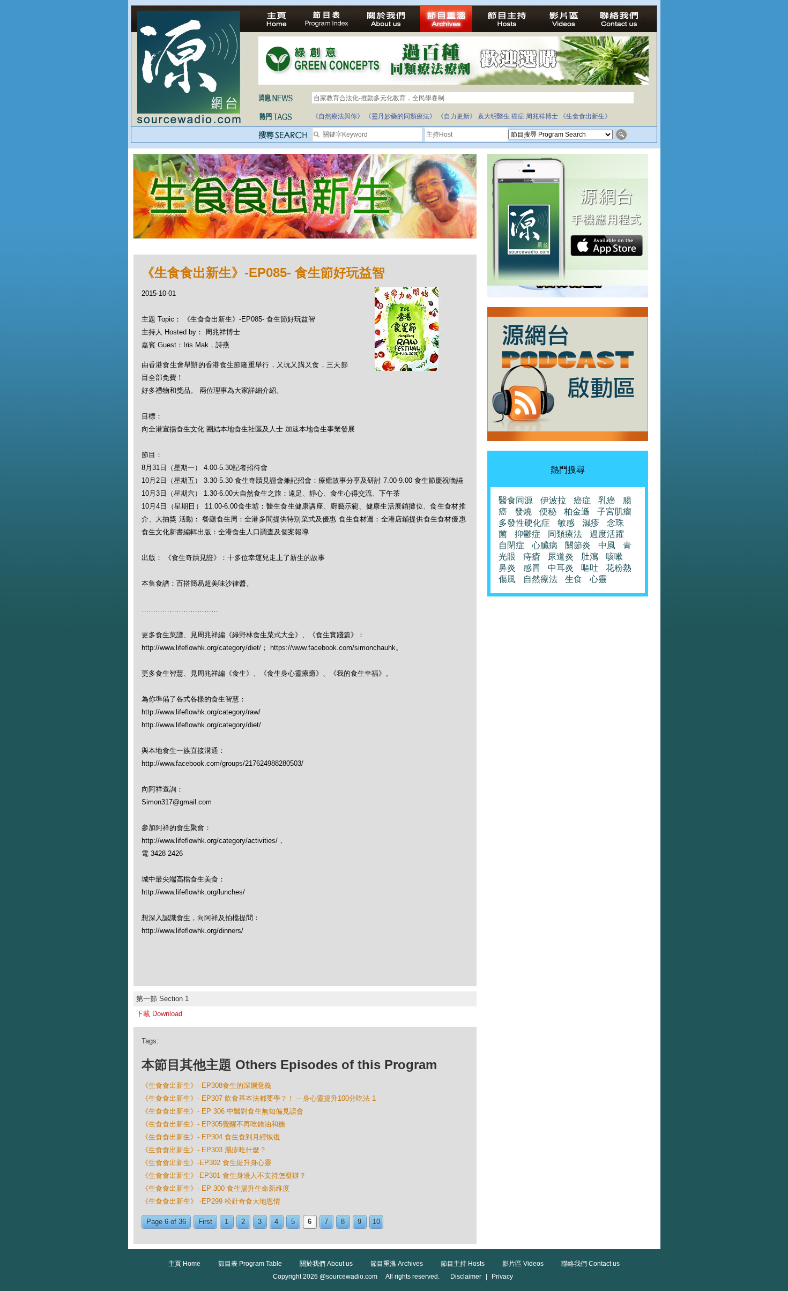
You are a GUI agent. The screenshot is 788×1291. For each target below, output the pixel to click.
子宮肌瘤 (614, 511)
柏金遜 (577, 511)
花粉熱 (618, 567)
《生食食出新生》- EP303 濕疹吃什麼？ (204, 1150)
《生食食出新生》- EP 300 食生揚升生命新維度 (215, 1188)
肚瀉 (589, 556)
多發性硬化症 (524, 522)
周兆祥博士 (542, 116)
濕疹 (590, 522)
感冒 (531, 567)
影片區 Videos (523, 1263)
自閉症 (511, 545)
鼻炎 (507, 567)
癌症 (517, 116)
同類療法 (565, 534)
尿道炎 (561, 556)
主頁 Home (184, 1263)
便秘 (547, 511)
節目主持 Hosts (463, 1263)
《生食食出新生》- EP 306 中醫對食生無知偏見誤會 (222, 1111)
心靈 (598, 579)
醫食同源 (516, 500)
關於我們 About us (326, 1263)
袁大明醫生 (494, 116)
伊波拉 (553, 500)
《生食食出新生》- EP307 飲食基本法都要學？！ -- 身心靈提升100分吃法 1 (259, 1098)
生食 (573, 579)
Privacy (502, 1276)
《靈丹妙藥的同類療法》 (400, 116)
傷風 (507, 579)
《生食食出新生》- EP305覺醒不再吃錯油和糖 (213, 1124)
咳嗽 (614, 556)
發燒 (523, 511)
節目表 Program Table (250, 1263)
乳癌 (606, 500)
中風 (606, 545)
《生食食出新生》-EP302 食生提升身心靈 (206, 1163)
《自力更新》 (456, 116)
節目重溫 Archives (396, 1263)
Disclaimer (465, 1276)
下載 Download (159, 1014)
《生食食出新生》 (585, 116)
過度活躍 (607, 534)
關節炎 (578, 545)
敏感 (566, 522)
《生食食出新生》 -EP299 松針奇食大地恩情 (211, 1201)
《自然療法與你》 (337, 116)
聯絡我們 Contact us (590, 1263)
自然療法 (540, 579)
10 (376, 1222)
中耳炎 (561, 567)
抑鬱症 (527, 534)
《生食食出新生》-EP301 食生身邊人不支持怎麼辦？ (224, 1175)
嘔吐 (589, 567)
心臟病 (544, 545)
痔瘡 (531, 556)
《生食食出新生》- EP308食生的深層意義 (206, 1085)
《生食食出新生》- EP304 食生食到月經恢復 (211, 1137)
